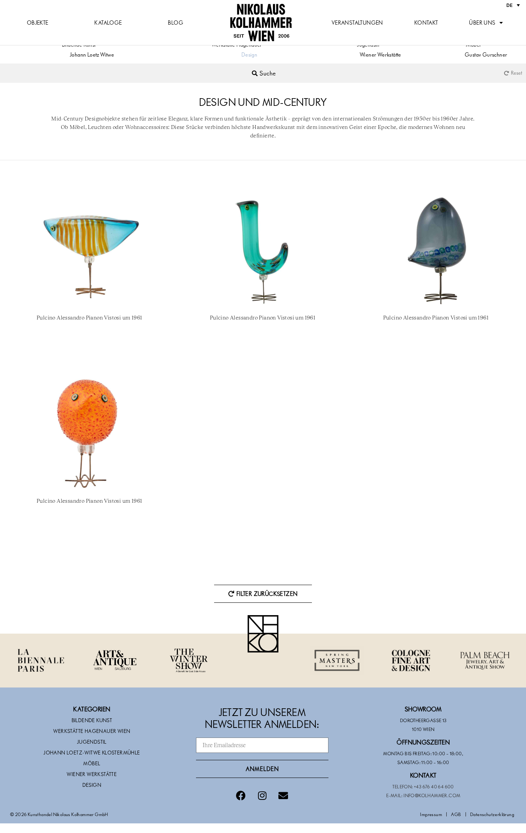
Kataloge (108, 22)
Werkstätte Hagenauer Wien (91, 731)
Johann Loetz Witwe (92, 54)
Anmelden (262, 768)
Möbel (91, 763)
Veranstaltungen (357, 22)
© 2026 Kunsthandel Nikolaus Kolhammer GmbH (59, 814)
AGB (456, 814)
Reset (516, 73)
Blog (175, 22)
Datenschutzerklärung (492, 814)
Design (249, 54)
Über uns (482, 22)
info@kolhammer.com (432, 795)
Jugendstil (92, 742)
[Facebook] (240, 795)
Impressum (431, 814)
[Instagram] (262, 795)
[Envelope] (283, 795)
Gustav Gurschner (486, 54)
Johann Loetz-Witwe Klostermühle (92, 752)
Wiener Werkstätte (380, 54)
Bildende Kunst (92, 720)
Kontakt (426, 22)
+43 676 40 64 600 (434, 786)
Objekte (38, 22)
